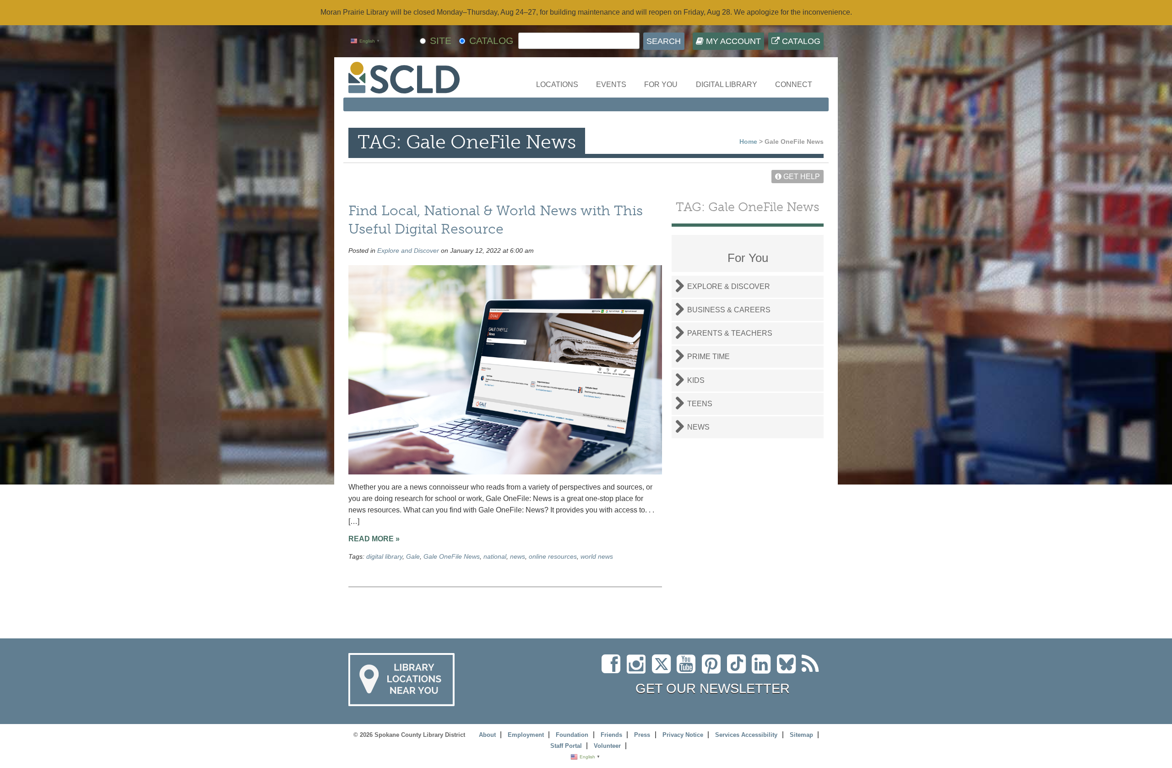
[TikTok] (739, 669)
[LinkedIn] (763, 669)
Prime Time (708, 356)
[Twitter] (664, 669)
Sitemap (801, 734)
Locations (557, 84)
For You (661, 84)
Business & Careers (728, 310)
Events (611, 84)
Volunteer (607, 745)
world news (597, 556)
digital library (384, 556)
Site (440, 40)
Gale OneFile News (451, 556)
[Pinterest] (713, 669)
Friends (611, 734)
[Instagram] (638, 669)
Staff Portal (566, 745)
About (487, 734)
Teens (699, 404)
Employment (526, 734)
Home (748, 141)
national (494, 556)
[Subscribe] (813, 669)
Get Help (800, 176)
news (517, 556)
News (698, 427)
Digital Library (726, 84)
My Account (732, 41)
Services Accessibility (746, 734)
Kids (696, 380)
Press (642, 734)
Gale (413, 556)
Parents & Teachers (729, 333)
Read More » (374, 539)
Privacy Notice (682, 734)
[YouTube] (688, 669)
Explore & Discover (728, 286)
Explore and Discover (408, 250)
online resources (553, 556)
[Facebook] (613, 669)
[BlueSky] (789, 669)
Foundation (572, 734)
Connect (793, 84)
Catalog (800, 41)
